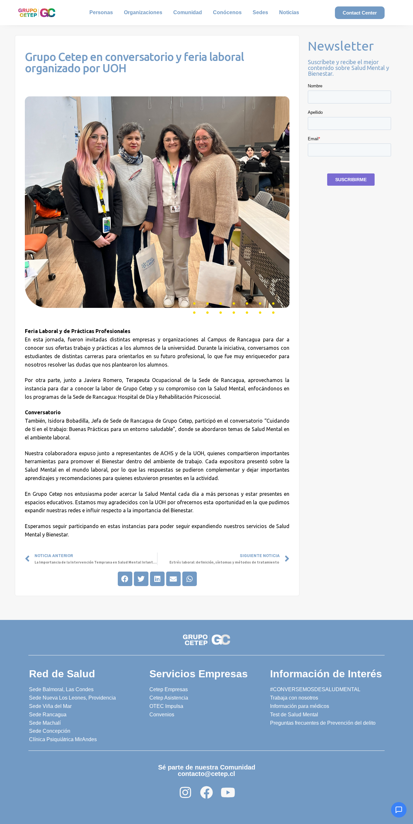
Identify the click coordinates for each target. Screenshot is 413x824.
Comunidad (187, 12)
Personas (101, 12)
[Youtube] (228, 792)
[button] (125, 579)
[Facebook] (206, 792)
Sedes (260, 12)
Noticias (289, 12)
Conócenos (227, 12)
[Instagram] (185, 792)
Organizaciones (143, 12)
